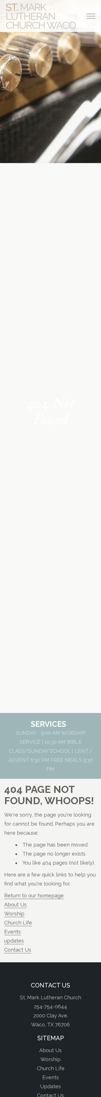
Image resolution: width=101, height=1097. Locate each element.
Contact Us (17, 950)
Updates (50, 1086)
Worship (14, 914)
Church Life (18, 923)
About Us (15, 905)
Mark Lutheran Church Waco (41, 16)
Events (12, 932)
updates (14, 941)
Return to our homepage (34, 895)
